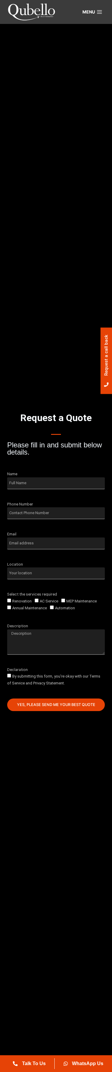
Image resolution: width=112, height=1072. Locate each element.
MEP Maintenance (81, 601)
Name (12, 474)
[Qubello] (31, 12)
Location (15, 564)
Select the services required (32, 594)
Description (17, 626)
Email (11, 534)
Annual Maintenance (29, 608)
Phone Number (20, 504)
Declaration (17, 670)
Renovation (22, 601)
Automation (65, 608)
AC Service (49, 601)
